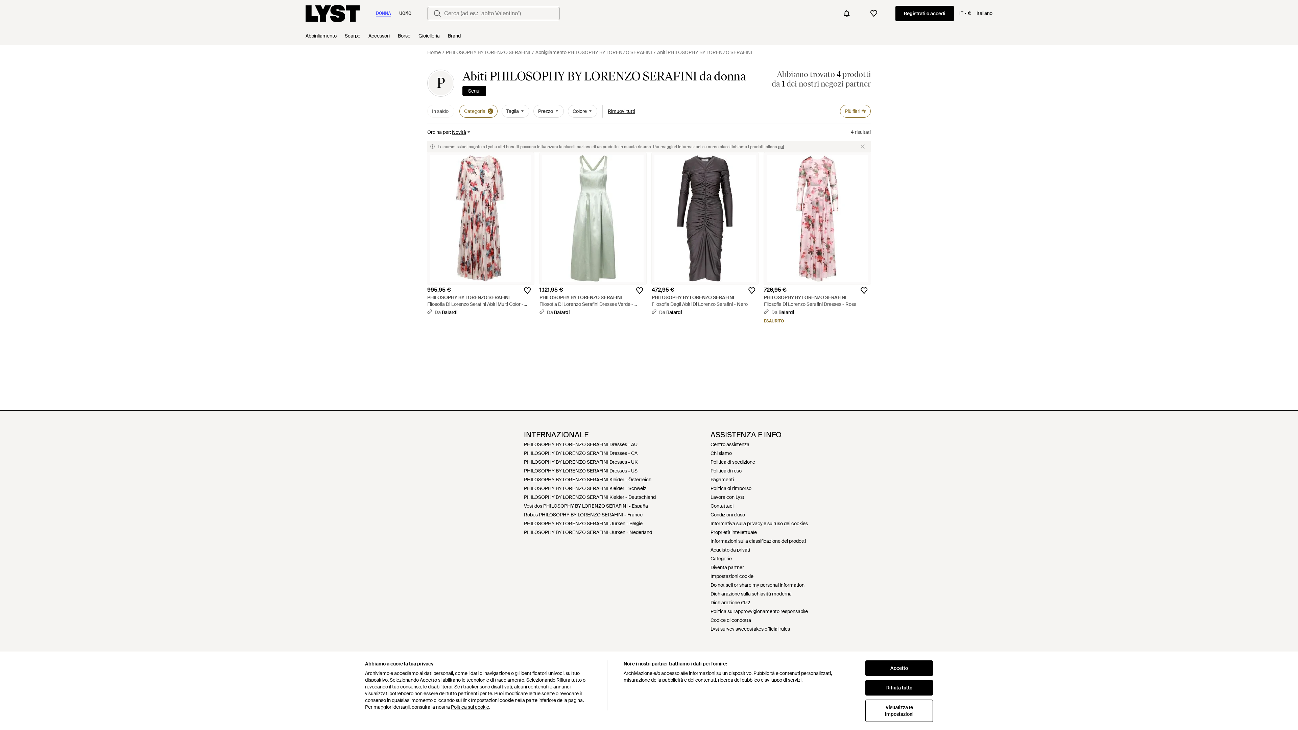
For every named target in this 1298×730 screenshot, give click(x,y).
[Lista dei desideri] (873, 13)
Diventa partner (727, 567)
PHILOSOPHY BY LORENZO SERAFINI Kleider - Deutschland (590, 497)
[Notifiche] (846, 13)
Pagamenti (722, 480)
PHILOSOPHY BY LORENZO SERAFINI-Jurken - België (583, 523)
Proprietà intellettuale (734, 532)
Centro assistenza (730, 444)
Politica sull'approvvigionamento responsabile (759, 611)
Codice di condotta (731, 620)
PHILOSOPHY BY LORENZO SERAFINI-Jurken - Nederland (588, 532)
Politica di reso (726, 471)
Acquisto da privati (730, 550)
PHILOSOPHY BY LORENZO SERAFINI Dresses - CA (581, 453)
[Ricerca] (437, 13)
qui (781, 146)
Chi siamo (721, 453)
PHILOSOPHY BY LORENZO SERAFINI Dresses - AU (581, 444)
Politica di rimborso (731, 488)
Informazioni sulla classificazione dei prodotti (758, 541)
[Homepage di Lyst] (333, 13)
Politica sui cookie (470, 707)
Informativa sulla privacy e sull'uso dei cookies (759, 523)
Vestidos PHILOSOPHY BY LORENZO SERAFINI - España (586, 506)
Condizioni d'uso (728, 515)
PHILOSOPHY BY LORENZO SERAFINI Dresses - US (581, 471)
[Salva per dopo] (527, 290)
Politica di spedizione (733, 462)
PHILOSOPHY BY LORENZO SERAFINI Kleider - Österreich (587, 480)
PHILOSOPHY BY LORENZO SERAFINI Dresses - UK (581, 462)
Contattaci (722, 506)
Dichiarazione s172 (730, 603)
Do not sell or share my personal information (757, 585)
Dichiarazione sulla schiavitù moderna (751, 594)
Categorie (721, 559)
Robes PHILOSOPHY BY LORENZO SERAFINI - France (583, 515)
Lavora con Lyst (727, 497)
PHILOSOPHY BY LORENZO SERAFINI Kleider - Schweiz (585, 488)
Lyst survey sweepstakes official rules (750, 629)
